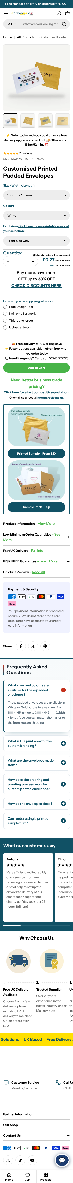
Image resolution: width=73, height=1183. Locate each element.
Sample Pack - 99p (36, 507)
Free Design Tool (21, 307)
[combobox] (36, 24)
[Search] (64, 24)
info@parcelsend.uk (50, 397)
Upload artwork (20, 327)
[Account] (59, 13)
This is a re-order (21, 320)
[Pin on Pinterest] (45, 646)
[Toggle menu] (5, 13)
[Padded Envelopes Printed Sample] (36, 426)
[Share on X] (33, 646)
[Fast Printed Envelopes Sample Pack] (36, 480)
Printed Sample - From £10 (36, 453)
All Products (25, 37)
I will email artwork (22, 313)
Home (7, 37)
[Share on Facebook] (21, 646)
